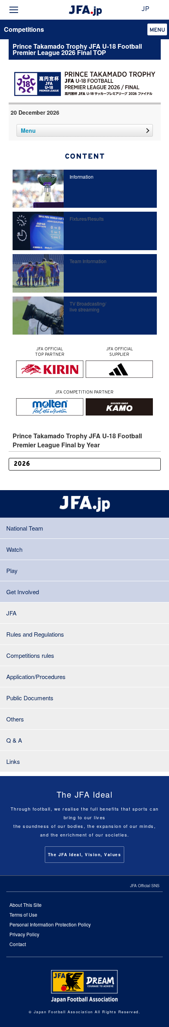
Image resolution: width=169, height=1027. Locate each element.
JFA (11, 613)
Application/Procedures (36, 676)
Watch (14, 549)
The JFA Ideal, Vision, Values (84, 854)
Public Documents (29, 698)
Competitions (24, 29)
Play (12, 570)
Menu (28, 130)
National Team (24, 528)
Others (15, 719)
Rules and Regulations (35, 634)
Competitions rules (30, 655)
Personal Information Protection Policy (50, 924)
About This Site (25, 904)
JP (145, 9)
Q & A (14, 740)
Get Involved (22, 592)
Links (13, 761)
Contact (17, 944)
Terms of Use (23, 914)
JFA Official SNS (145, 885)
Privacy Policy (24, 934)
